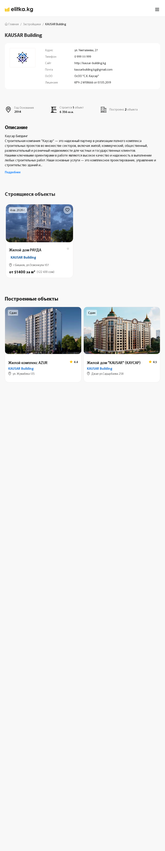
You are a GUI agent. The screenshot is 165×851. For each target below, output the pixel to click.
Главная (13, 24)
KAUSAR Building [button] (23, 257)
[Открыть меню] (157, 9)
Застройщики (32, 24)
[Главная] (19, 9)
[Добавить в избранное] (67, 210)
